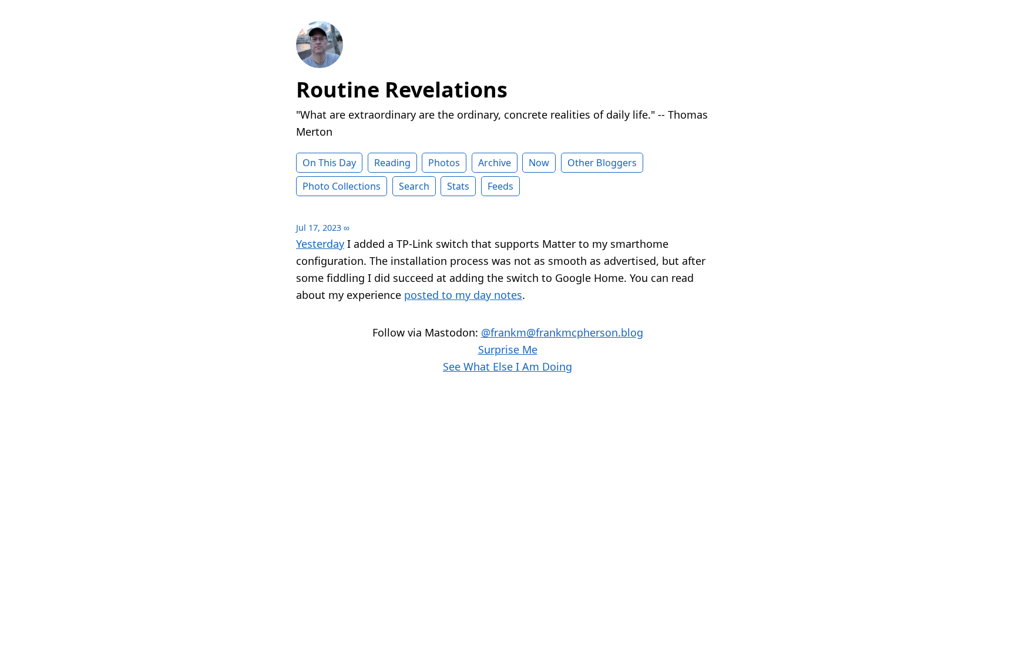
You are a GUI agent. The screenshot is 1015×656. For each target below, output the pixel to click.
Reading (392, 162)
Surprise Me (507, 349)
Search (414, 186)
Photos (444, 162)
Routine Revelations (402, 89)
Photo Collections (342, 186)
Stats (458, 186)
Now (539, 162)
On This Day (329, 162)
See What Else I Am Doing (507, 366)
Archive (494, 162)
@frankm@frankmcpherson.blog (562, 332)
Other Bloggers (602, 162)
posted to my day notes (463, 295)
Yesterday (320, 244)
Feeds (500, 186)
